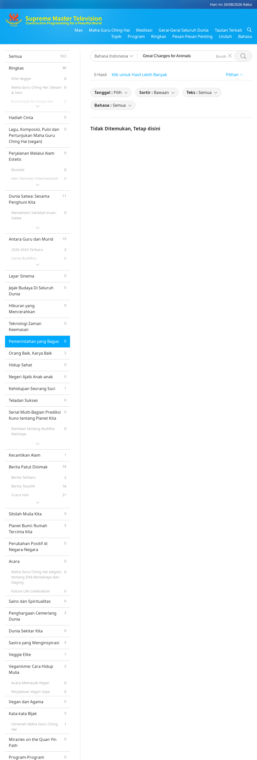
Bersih (221, 56)
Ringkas (158, 36)
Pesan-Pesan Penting (192, 36)
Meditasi (144, 30)
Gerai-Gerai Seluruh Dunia (184, 30)
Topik (116, 36)
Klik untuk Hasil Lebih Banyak (139, 74)
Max (79, 30)
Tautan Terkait (228, 30)
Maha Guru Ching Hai (109, 30)
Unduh (225, 36)
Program (136, 36)
